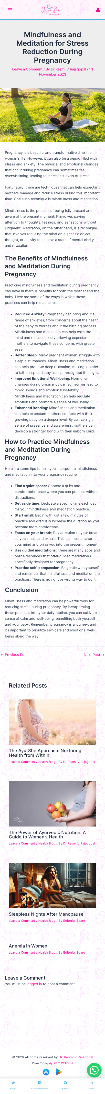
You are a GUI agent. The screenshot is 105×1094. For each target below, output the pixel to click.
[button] (94, 1070)
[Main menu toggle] (10, 10)
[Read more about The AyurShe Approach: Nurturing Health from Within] (52, 722)
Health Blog (46, 762)
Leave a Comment (27, 69)
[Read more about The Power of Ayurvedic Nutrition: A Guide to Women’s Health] (52, 803)
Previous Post (14, 655)
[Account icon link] (98, 10)
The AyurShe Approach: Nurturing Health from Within (45, 753)
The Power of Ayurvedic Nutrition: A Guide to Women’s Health (47, 834)
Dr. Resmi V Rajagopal (76, 1057)
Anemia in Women (28, 945)
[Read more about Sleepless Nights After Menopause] (52, 885)
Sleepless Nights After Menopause (46, 914)
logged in (34, 984)
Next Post (94, 655)
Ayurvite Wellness (61, 1063)
